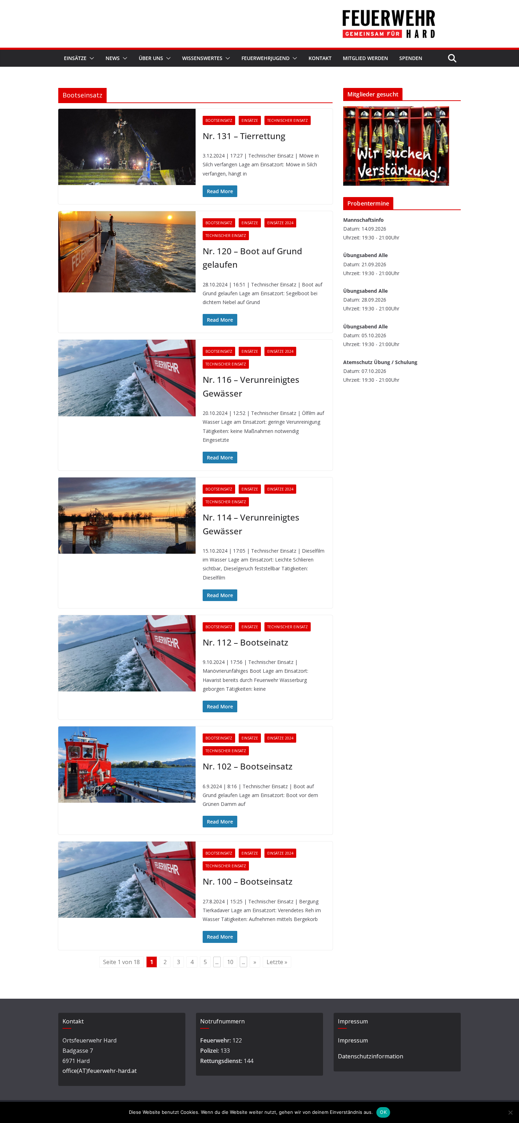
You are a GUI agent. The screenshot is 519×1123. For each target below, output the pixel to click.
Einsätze (75, 58)
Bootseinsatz (218, 120)
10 (230, 962)
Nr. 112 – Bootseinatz (245, 642)
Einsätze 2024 (280, 222)
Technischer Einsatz (287, 120)
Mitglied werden (365, 58)
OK (383, 1112)
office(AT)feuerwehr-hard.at (99, 1071)
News (113, 58)
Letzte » (277, 962)
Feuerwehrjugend (265, 58)
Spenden (410, 58)
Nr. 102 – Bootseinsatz (247, 766)
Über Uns (151, 58)
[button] (90, 58)
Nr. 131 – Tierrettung (244, 136)
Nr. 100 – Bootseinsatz (247, 881)
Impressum (353, 1040)
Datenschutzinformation (370, 1056)
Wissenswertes (202, 58)
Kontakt (320, 58)
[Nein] (510, 1112)
